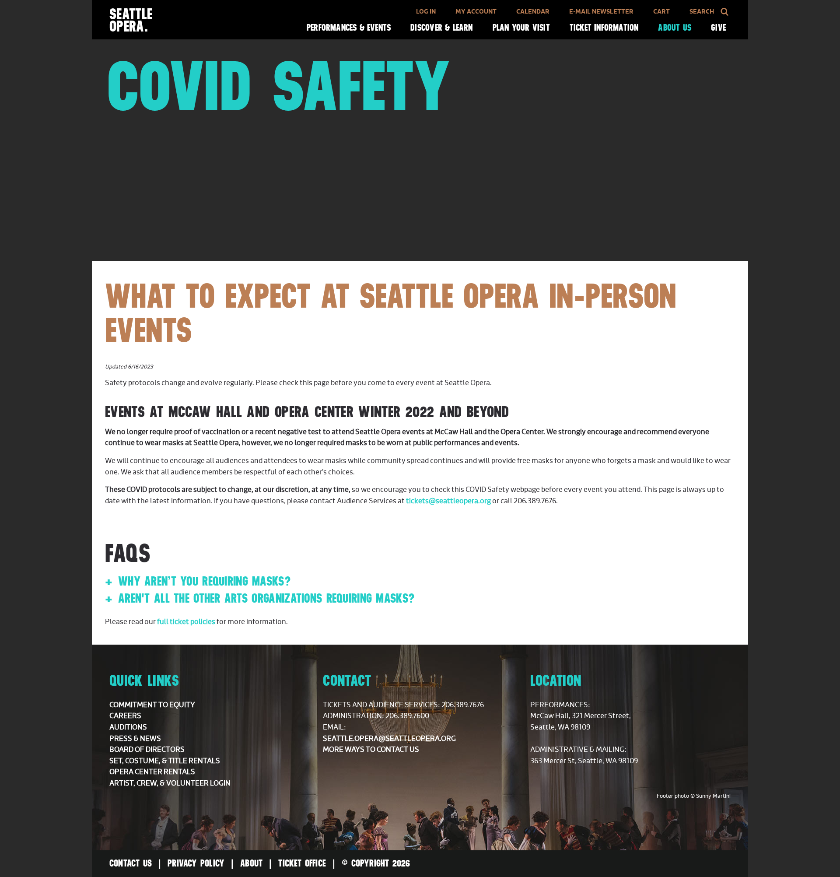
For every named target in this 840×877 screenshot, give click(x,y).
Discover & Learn (441, 27)
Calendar (533, 12)
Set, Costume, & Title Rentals (164, 761)
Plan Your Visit (521, 27)
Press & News (135, 739)
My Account (476, 12)
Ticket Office (302, 863)
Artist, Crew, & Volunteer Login (170, 783)
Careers (125, 716)
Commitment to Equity (152, 705)
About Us (674, 27)
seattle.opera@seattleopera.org (389, 739)
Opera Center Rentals (152, 772)
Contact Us (130, 863)
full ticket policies (186, 622)
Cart (661, 12)
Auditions (128, 727)
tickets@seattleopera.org (448, 501)
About (251, 863)
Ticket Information (604, 27)
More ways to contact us (371, 749)
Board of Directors (147, 749)
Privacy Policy (196, 863)
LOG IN (426, 12)
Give (718, 27)
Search (702, 12)
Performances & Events (349, 27)
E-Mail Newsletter (601, 12)
